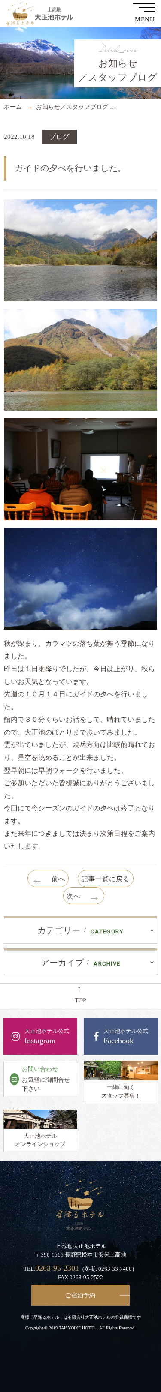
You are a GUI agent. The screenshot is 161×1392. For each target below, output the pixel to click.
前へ (48, 879)
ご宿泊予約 (80, 1295)
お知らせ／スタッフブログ (72, 106)
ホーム (13, 106)
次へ (83, 896)
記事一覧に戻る (106, 878)
